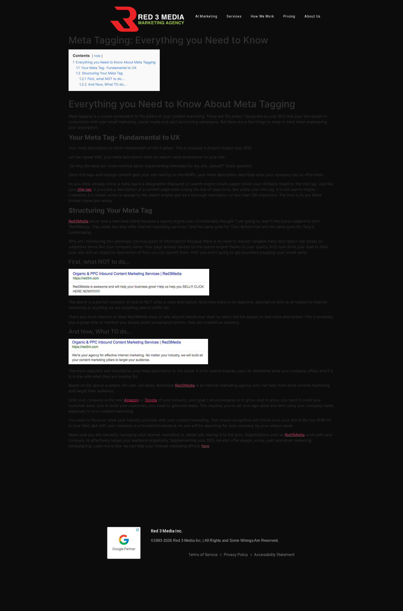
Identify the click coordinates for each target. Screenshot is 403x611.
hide (97, 56)
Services (234, 16)
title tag (83, 189)
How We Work (262, 16)
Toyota (151, 400)
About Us (312, 16)
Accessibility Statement (274, 554)
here (205, 446)
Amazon (131, 400)
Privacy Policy (236, 554)
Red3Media (78, 221)
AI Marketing (206, 16)
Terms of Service (203, 554)
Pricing (289, 16)
